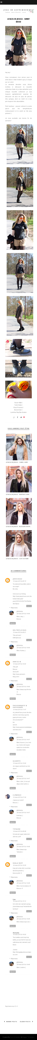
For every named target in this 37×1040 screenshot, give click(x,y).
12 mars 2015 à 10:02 (19, 664)
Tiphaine (16, 829)
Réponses (14, 608)
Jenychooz (17, 579)
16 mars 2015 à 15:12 (19, 901)
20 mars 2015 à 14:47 (23, 739)
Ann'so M (17, 662)
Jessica (20, 611)
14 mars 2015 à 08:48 (19, 831)
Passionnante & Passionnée (20, 706)
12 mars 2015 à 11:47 (19, 709)
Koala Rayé (18, 863)
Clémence (17, 795)
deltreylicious (19, 630)
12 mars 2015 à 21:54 (19, 797)
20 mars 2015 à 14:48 (23, 846)
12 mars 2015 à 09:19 (19, 581)
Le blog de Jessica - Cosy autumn (17, 558)
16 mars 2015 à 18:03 (19, 934)
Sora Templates (15, 1037)
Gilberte (17, 761)
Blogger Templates (28, 1037)
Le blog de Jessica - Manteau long (17, 494)
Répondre (29, 606)
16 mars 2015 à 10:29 (19, 865)
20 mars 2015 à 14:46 (23, 613)
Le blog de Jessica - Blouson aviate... (18, 526)
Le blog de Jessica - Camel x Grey (17, 462)
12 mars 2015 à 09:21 (19, 632)
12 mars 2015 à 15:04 (19, 763)
